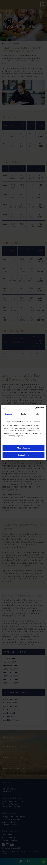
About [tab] (38, 414)
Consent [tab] (8, 414)
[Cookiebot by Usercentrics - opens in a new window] (34, 408)
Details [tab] (23, 414)
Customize (22, 455)
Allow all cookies (23, 448)
